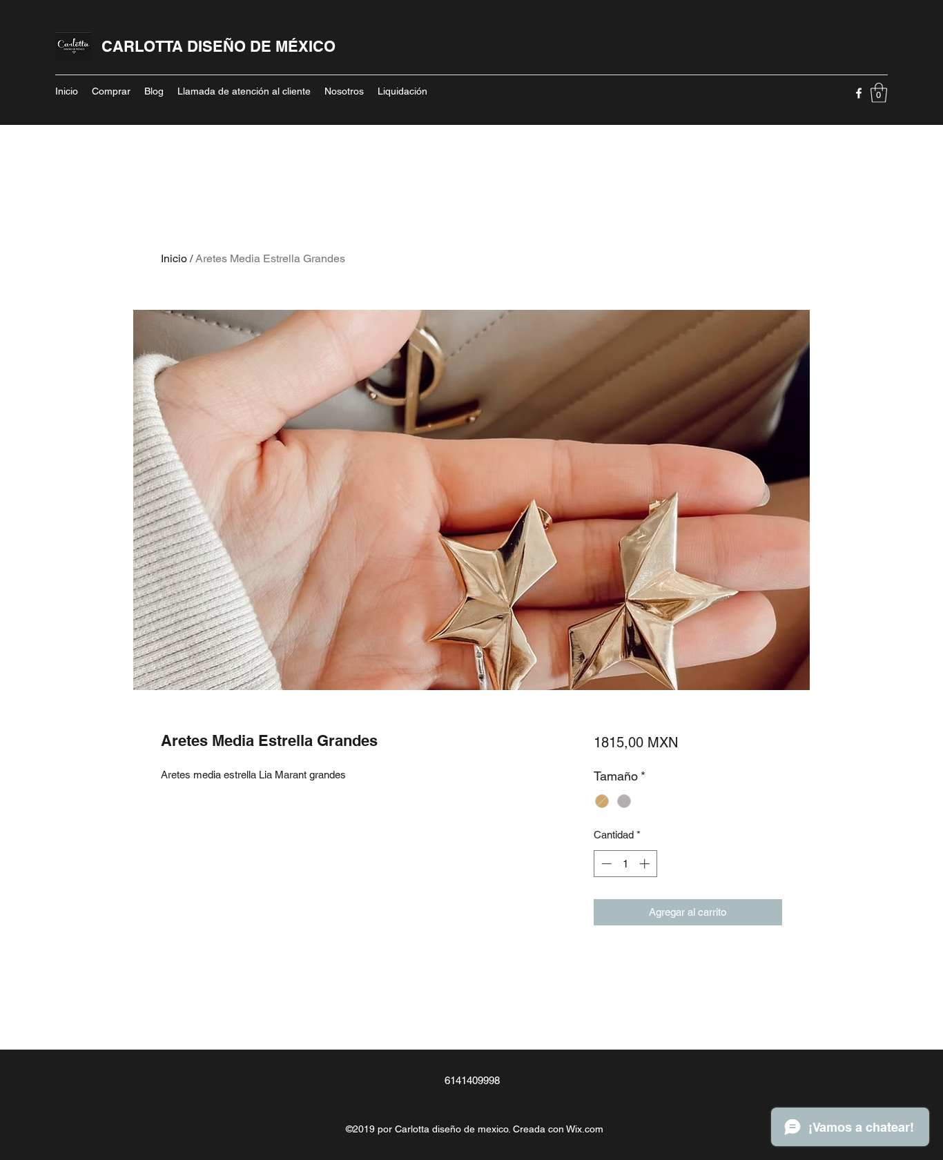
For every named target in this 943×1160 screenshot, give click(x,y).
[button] (879, 93)
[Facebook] (859, 93)
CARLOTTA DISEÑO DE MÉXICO (218, 46)
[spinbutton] (625, 863)
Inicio (174, 258)
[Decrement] (605, 863)
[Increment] (645, 863)
